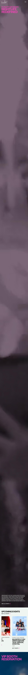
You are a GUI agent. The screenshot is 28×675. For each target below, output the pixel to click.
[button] (25, 1)
